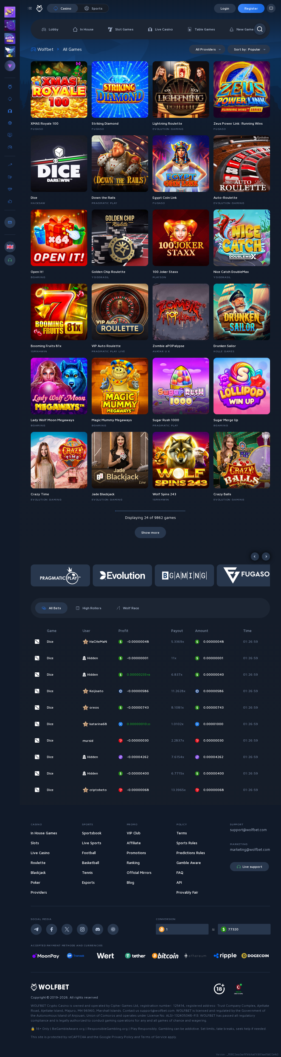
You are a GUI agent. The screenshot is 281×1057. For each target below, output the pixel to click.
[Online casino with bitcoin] (135, 955)
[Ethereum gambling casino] (165, 955)
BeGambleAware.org (68, 1029)
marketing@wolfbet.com (250, 849)
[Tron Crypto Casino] (255, 955)
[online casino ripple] (195, 955)
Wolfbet (45, 49)
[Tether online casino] (105, 955)
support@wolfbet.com (248, 829)
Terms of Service (154, 1037)
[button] (62, 575)
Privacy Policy (122, 1037)
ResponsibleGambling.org (108, 1029)
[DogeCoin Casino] (225, 955)
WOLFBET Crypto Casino (50, 1005)
